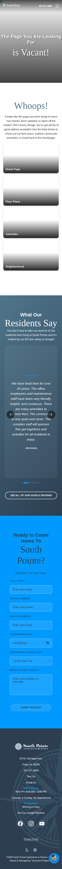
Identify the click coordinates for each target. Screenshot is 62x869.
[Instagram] (31, 823)
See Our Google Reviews (31, 812)
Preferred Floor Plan (26, 652)
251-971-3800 (45, 6)
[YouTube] (41, 823)
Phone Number (20, 598)
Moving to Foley (31, 806)
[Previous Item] (11, 415)
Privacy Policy (31, 839)
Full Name (17, 581)
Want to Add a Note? (24, 670)
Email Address (20, 616)
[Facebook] (20, 823)
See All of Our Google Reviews (31, 495)
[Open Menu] (57, 6)
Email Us (31, 782)
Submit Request (31, 707)
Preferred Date (21, 634)
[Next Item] (51, 415)
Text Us (31, 776)
